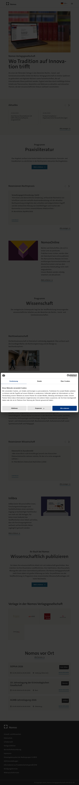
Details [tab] (39, 381)
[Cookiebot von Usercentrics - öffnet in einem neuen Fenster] (68, 375)
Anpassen (38, 408)
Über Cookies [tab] (65, 381)
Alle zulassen (64, 408)
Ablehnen (14, 408)
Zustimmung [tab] (13, 381)
